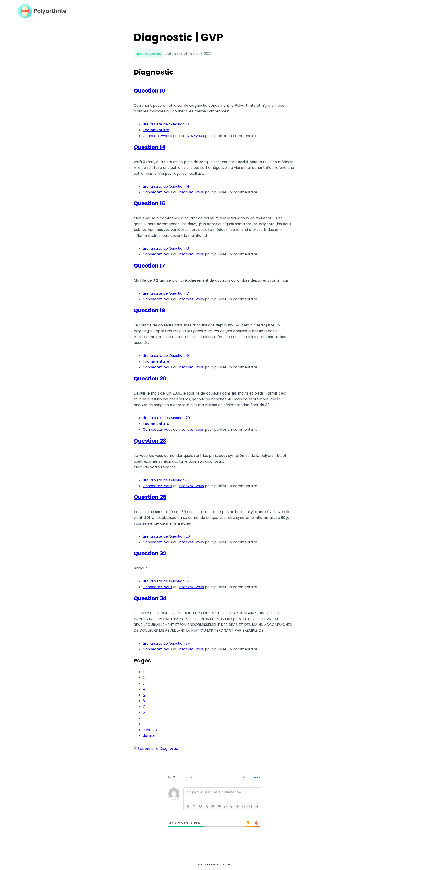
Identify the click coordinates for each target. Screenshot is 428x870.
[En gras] (188, 806)
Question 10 (149, 90)
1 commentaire (156, 130)
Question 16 (149, 203)
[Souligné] (200, 806)
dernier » (150, 735)
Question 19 (149, 310)
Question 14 (149, 147)
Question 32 (150, 553)
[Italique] (194, 806)
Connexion (251, 777)
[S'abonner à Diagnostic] (156, 748)
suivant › (150, 729)
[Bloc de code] (231, 806)
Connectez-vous (157, 135)
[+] (249, 806)
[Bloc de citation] (225, 806)
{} (243, 806)
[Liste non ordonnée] (219, 806)
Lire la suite (166, 124)
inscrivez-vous (191, 135)
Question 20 (150, 378)
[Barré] (207, 806)
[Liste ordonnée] (213, 806)
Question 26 (150, 497)
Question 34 (150, 598)
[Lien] (238, 806)
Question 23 (150, 440)
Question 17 (149, 265)
